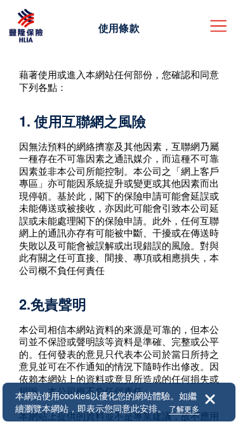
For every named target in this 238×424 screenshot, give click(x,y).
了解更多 (184, 408)
